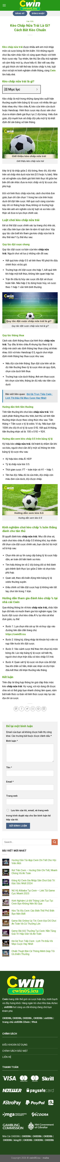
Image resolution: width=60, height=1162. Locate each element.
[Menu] (4, 5)
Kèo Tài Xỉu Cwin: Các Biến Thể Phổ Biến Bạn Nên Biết (33, 912)
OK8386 (16, 1018)
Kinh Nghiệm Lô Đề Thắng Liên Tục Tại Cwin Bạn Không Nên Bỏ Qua (32, 902)
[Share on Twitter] (27, 708)
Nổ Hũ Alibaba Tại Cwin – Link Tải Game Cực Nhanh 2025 (33, 892)
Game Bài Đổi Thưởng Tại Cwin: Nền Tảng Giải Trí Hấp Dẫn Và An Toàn (34, 932)
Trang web (12, 796)
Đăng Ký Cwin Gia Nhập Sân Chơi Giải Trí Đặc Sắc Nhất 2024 (33, 882)
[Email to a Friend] (32, 708)
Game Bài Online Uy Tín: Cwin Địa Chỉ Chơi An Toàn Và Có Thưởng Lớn (34, 922)
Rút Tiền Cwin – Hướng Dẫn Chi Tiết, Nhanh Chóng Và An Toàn (34, 872)
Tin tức (30, 22)
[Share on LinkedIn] (43, 708)
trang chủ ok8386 (12, 1022)
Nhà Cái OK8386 (11, 1136)
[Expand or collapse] (37, 89)
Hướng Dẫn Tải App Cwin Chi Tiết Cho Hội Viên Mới (34, 862)
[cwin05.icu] (30, 5)
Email (10, 781)
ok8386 (48, 1018)
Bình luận (12, 741)
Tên (9, 767)
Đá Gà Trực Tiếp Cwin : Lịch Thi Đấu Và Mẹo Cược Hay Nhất (32, 942)
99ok (34, 1022)
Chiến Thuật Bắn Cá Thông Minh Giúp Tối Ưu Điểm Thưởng (33, 953)
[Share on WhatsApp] (16, 708)
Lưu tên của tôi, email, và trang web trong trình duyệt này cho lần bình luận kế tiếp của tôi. (28, 815)
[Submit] (55, 842)
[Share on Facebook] (21, 708)
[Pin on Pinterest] (38, 708)
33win (26, 1022)
